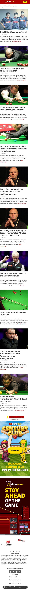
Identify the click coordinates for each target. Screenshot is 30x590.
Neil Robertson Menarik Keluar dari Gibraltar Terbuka (13, 274)
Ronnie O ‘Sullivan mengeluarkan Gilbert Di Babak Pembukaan (13, 399)
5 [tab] (16, 551)
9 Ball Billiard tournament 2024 (13, 32)
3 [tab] (13, 551)
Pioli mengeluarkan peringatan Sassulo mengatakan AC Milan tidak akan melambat (13, 233)
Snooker (3, 28)
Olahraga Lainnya (8, 6)
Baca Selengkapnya (16, 41)
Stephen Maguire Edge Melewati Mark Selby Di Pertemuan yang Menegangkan (10, 355)
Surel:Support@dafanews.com (16, 577)
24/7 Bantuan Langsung (16, 583)
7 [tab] (19, 551)
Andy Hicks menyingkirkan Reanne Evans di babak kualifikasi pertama (11, 191)
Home (1, 6)
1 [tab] (10, 551)
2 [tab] (12, 551)
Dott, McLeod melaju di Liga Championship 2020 (12, 69)
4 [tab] (15, 551)
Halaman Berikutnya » (17, 417)
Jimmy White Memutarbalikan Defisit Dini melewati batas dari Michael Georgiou (13, 148)
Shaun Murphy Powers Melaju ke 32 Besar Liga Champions (12, 108)
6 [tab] (18, 551)
